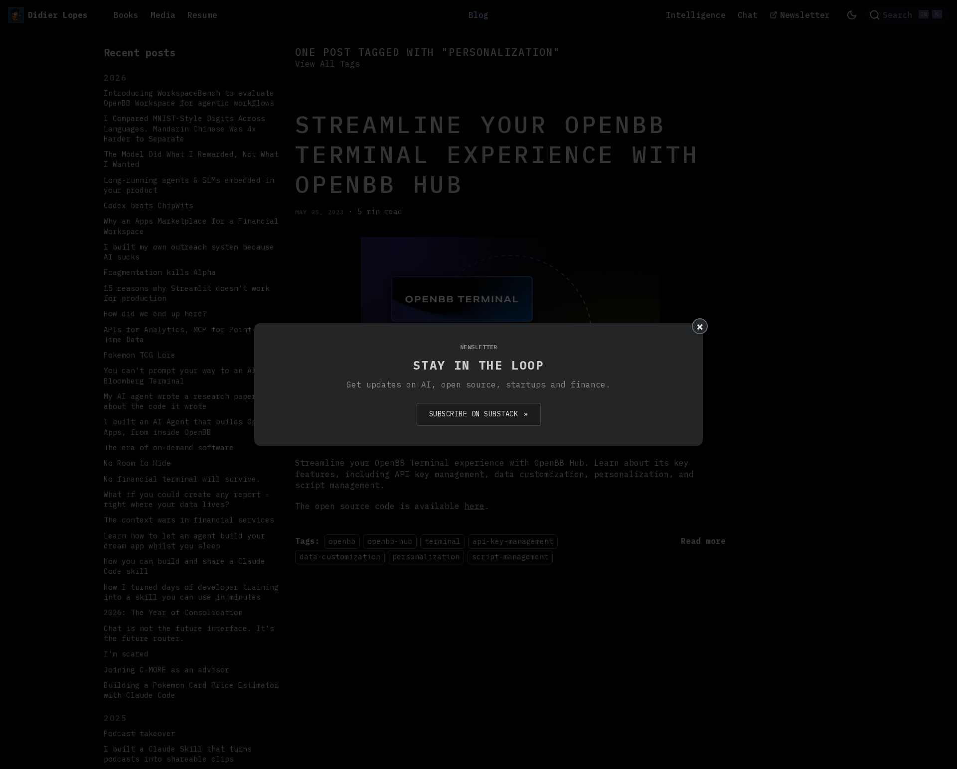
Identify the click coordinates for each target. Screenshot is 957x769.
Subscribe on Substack (478, 413)
